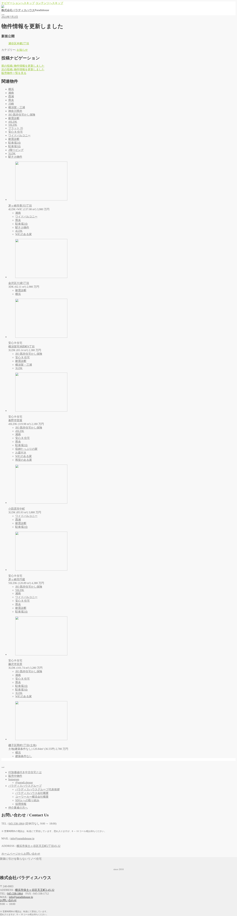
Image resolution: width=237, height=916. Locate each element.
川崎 (11, 103)
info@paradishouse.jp (21, 897)
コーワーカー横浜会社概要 (32, 796)
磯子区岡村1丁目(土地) (22, 745)
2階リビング (16, 150)
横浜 (11, 89)
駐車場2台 (14, 142)
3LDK (19, 368)
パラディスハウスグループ (25, 785)
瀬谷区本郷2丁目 (18, 43)
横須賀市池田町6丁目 (21, 346)
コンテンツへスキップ (49, 3)
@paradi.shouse (24, 782)
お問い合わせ (8, 900)
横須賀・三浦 (16, 107)
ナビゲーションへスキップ (18, 3)
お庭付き (20, 452)
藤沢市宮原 (15, 664)
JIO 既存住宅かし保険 (21, 114)
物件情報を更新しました (22, 65)
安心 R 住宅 (15, 131)
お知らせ (22, 49)
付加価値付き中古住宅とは (25, 772)
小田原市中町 (16, 508)
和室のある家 (23, 459)
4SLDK (12, 121)
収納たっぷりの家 (26, 448)
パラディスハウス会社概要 (32, 793)
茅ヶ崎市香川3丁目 (20, 205)
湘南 (11, 92)
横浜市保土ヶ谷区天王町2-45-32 (34, 889)
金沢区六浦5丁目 (18, 283)
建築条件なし (23, 756)
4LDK (19, 230)
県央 (11, 100)
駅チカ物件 (15, 156)
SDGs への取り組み (27, 800)
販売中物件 (15, 775)
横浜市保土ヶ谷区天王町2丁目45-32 (38, 845)
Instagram (13, 779)
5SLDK (12, 124)
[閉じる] (2, 767)
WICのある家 (23, 234)
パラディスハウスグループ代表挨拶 (37, 789)
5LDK (12, 153)
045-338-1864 (15, 893)
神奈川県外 (15, 111)
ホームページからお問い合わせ (20, 853)
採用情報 (20, 803)
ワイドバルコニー (19, 135)
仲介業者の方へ (18, 807)
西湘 (11, 96)
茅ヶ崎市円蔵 (16, 579)
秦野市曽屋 (15, 420)
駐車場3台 (14, 146)
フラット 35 (15, 128)
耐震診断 (13, 118)
